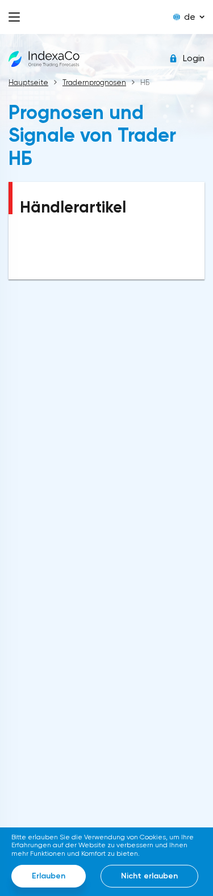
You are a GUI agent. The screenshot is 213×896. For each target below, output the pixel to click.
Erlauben (48, 876)
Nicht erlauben (149, 876)
